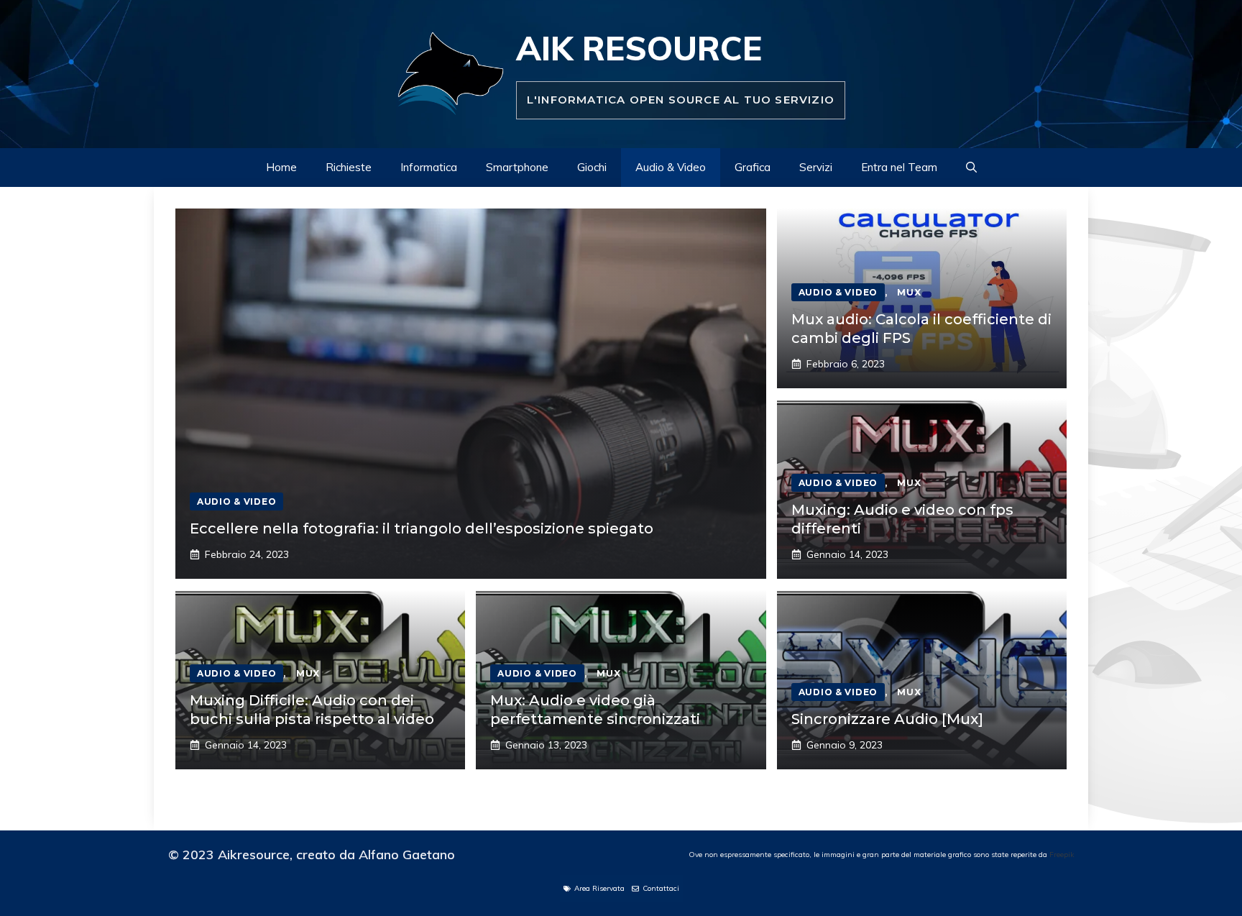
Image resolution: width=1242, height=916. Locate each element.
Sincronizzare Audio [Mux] (887, 719)
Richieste (349, 167)
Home (281, 167)
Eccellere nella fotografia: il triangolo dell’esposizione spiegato (421, 528)
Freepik (1061, 854)
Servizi (815, 167)
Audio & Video (670, 167)
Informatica (428, 167)
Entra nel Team (899, 167)
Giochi (592, 167)
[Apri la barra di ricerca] (971, 167)
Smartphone (517, 167)
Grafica (752, 167)
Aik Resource (639, 48)
